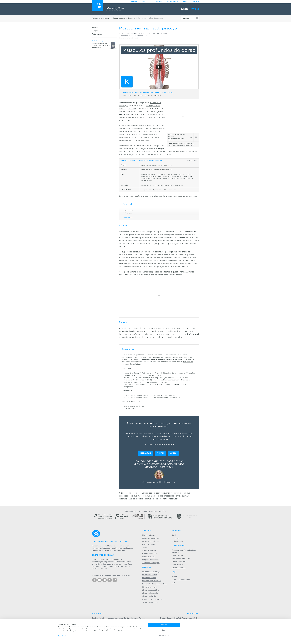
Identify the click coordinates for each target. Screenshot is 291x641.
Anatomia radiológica (150, 563)
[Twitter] (109, 580)
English (163, 618)
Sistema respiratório (150, 590)
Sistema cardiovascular (151, 581)
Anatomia (105, 18)
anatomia (147, 196)
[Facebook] (94, 580)
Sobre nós (97, 613)
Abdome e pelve (149, 550)
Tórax (144, 547)
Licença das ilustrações (181, 579)
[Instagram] (104, 580)
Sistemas (175, 538)
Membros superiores (150, 538)
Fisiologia (146, 567)
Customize (162, 635)
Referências (97, 34)
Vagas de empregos (115, 618)
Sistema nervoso (149, 578)
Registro (134, 618)
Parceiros (102, 618)
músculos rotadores (155, 117)
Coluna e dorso (119, 18)
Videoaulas (145, 453)
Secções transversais (150, 560)
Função (95, 31)
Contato (127, 618)
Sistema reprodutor (150, 602)
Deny (164, 630)
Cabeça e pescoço (149, 553)
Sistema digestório (150, 593)
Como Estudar (178, 546)
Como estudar (158, 1)
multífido (125, 120)
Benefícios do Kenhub (180, 561)
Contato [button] (145, 1)
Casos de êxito (177, 564)
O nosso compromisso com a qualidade (110, 541)
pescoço (145, 331)
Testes (160, 453)
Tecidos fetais (177, 541)
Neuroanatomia (148, 556)
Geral (174, 535)
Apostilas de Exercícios (181, 558)
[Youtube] (99, 580)
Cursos (184, 9)
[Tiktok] (115, 580)
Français (185, 618)
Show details (62, 636)
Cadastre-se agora (98, 41)
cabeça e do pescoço (174, 328)
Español (177, 618)
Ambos (173, 453)
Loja (173, 583)
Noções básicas (148, 535)
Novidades (134, 1)
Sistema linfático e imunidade (154, 584)
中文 (197, 618)
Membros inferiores (150, 541)
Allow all (164, 625)
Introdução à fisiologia (151, 572)
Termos (142, 618)
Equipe (95, 618)
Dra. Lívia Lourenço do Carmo (134, 33)
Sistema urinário (149, 596)
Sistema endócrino (150, 587)
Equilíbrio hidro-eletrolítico (153, 599)
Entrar (185, 1)
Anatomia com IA (179, 568)
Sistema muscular (149, 575)
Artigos (195, 9)
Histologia (176, 531)
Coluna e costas (148, 544)
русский (192, 618)
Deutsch (170, 618)
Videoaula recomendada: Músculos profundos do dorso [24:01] (148, 92)
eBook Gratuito (178, 555)
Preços (174, 576)
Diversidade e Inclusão (103, 555)
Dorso (130, 18)
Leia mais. (166, 467)
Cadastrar (195, 1)
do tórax (132, 109)
